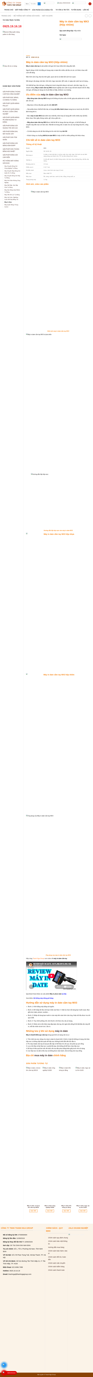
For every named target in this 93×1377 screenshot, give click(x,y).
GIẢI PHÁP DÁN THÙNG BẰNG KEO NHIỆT (11, 150)
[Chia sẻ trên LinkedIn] (74, 50)
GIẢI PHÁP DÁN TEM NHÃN (10, 138)
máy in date (61, 1031)
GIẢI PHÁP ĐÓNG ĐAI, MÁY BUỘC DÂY (10, 133)
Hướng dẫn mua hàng (56, 1247)
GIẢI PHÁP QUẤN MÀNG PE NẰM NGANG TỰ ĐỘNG (11, 120)
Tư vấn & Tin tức (62, 10)
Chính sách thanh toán (56, 1270)
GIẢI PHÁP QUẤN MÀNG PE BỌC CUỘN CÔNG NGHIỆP (11, 111)
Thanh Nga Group (50, 1374)
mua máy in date (43, 1055)
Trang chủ (8, 10)
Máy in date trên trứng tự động (66, 1206)
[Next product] (86, 15)
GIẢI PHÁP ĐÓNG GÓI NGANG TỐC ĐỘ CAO (10, 127)
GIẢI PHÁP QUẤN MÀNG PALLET (11, 105)
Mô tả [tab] (28, 57)
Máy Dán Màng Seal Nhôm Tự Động (12, 191)
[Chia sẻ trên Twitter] (64, 50)
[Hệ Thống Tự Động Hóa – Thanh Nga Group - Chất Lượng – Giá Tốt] (11, 4)
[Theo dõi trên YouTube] (89, 3)
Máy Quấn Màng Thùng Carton (11, 206)
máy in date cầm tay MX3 (54, 94)
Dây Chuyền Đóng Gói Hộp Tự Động (12, 177)
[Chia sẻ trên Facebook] (61, 50)
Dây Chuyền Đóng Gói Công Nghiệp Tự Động (10, 167)
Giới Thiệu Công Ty (22, 10)
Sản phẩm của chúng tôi (42, 10)
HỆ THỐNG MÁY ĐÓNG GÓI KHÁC (26, 16)
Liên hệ (86, 10)
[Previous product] (90, 15)
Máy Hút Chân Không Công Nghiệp (12, 181)
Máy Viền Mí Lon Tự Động (12, 194)
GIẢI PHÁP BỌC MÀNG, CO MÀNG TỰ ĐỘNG (11, 99)
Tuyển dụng (76, 10)
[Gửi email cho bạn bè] (67, 50)
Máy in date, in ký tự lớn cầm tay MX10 (33, 1206)
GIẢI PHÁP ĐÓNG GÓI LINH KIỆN (10, 156)
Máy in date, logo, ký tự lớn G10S (82, 1206)
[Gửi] (39, 3)
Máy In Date (47, 16)
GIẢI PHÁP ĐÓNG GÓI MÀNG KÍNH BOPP (10, 144)
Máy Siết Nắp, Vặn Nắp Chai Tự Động (11, 186)
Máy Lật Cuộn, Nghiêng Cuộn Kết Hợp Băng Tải (11, 198)
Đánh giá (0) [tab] (35, 57)
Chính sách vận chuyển (56, 1263)
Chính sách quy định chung (58, 1238)
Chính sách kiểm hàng (56, 1266)
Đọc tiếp (33, 1210)
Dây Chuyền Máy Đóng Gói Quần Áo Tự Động (12, 172)
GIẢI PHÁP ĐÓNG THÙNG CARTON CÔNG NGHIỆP (11, 93)
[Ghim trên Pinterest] (70, 50)
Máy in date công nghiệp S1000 (50, 1206)
